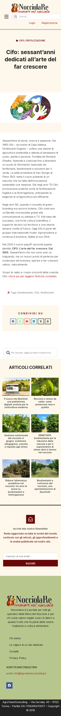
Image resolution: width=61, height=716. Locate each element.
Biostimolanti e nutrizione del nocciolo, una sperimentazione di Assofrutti (45, 486)
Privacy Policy (17, 658)
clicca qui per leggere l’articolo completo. (32, 276)
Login (32, 22)
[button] (13, 321)
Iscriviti (30, 563)
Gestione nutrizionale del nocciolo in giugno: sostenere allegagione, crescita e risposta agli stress (16, 441)
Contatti (13, 651)
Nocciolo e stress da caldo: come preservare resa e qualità (45, 403)
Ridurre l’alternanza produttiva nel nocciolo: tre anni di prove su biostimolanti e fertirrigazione (16, 487)
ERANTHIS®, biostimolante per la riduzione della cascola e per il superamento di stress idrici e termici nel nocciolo (45, 444)
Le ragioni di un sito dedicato (26, 644)
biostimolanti (25, 292)
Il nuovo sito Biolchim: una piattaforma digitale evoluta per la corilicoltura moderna (16, 403)
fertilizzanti (47, 292)
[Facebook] (9, 685)
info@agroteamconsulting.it (30, 673)
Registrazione (50, 22)
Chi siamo (15, 638)
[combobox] (30, 352)
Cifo (21, 40)
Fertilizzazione (35, 40)
